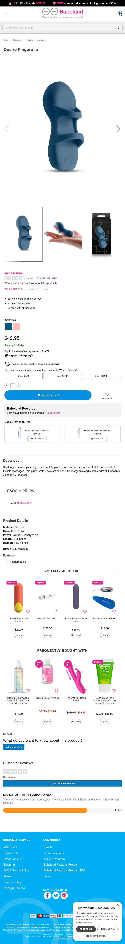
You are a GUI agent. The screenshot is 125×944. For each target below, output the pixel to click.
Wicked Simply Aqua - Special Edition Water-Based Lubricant (18, 700)
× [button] (118, 905)
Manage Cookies (14, 888)
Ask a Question (12, 288)
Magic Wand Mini (47, 618)
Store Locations (54, 853)
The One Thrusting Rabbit (76, 699)
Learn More (53, 412)
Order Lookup (12, 859)
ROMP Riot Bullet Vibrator (18, 620)
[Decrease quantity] (6, 385)
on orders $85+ (85, 3)
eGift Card (10, 847)
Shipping (9, 864)
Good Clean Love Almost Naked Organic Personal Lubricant (105, 700)
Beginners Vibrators (36, 40)
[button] (5, 14)
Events (48, 847)
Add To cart (50, 395)
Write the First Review (46, 278)
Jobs (47, 876)
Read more (87, 922)
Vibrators (17, 40)
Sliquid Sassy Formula (47, 697)
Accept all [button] (86, 929)
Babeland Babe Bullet (104, 618)
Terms (7, 876)
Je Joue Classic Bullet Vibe (76, 620)
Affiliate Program (54, 859)
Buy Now (18, 635)
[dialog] (97, 921)
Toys (6, 40)
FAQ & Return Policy (16, 870)
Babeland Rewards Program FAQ (64, 870)
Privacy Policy (12, 882)
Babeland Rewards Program (61, 864)
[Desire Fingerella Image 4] (62, 128)
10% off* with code (26, 3)
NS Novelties (24, 503)
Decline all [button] (108, 929)
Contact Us (11, 853)
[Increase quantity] (18, 385)
